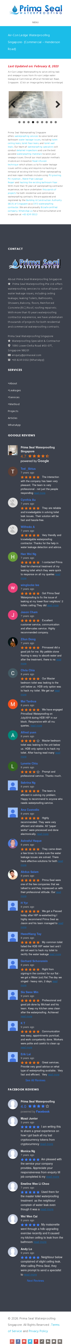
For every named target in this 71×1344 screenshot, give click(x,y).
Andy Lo (26, 1249)
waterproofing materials (29, 154)
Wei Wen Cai (29, 1216)
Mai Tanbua (28, 701)
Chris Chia (28, 670)
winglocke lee (30, 585)
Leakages (15, 390)
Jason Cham (29, 612)
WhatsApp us (26, 211)
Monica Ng (28, 1151)
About (13, 383)
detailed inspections (27, 150)
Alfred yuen (28, 732)
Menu (35, 23)
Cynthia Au (28, 500)
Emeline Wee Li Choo (35, 1184)
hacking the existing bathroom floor (38, 183)
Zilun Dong (28, 639)
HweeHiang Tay (31, 934)
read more (39, 493)
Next (56, 105)
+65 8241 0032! (30, 215)
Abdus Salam (29, 872)
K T (23, 1023)
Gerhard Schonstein (34, 961)
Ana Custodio (30, 810)
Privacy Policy (38, 1331)
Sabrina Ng (28, 782)
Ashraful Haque (31, 841)
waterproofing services (26, 136)
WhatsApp (14, 425)
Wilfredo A (28, 527)
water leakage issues (29, 140)
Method (14, 404)
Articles (12, 418)
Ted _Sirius (28, 469)
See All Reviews (35, 1080)
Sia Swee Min (29, 992)
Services (14, 397)
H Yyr (24, 903)
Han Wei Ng (28, 554)
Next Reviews (35, 1280)
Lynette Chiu (29, 763)
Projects (13, 411)
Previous (15, 105)
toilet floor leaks (30, 143)
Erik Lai (26, 1054)
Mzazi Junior (29, 1118)
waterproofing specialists (40, 147)
